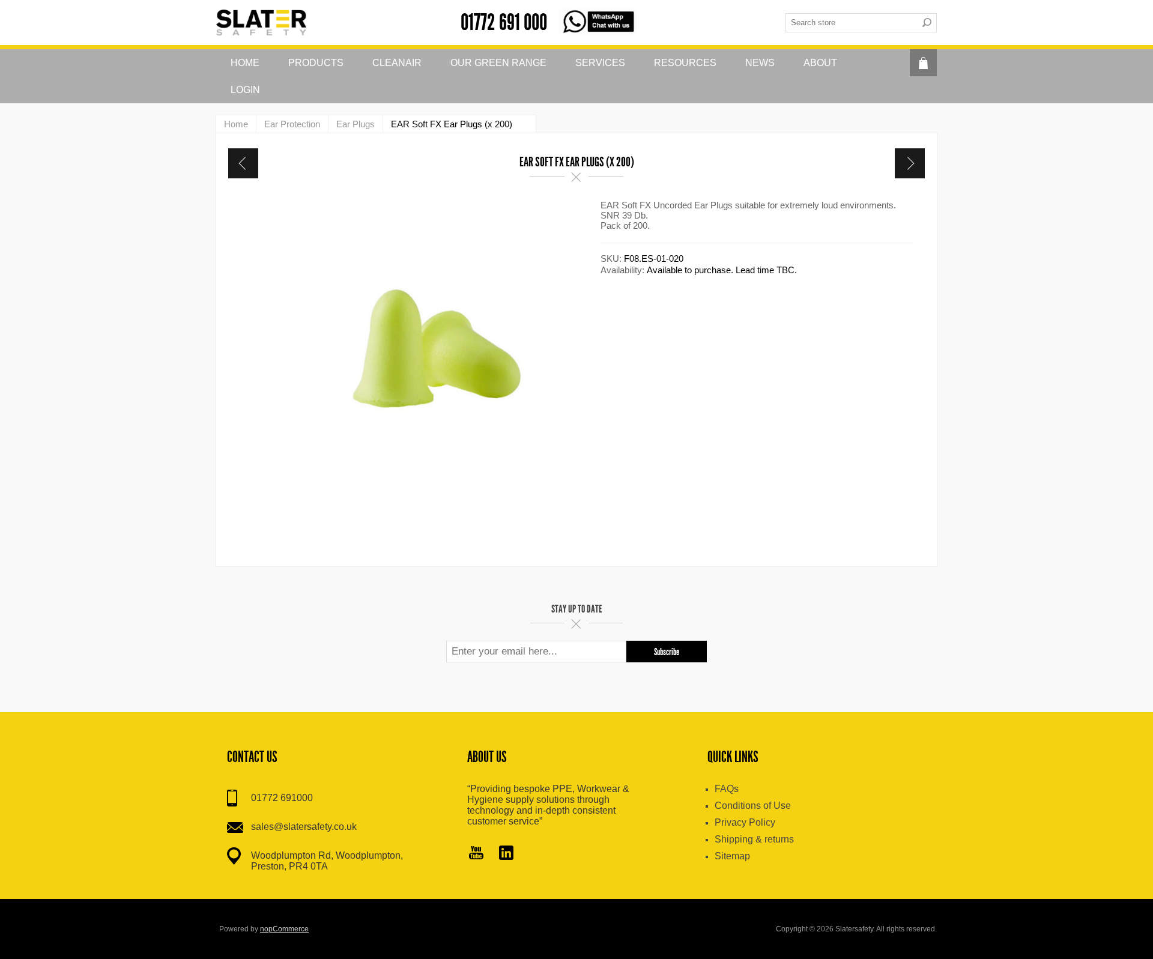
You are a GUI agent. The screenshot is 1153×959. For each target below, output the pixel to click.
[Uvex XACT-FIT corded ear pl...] (243, 163)
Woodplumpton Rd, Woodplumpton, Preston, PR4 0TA (327, 860)
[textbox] (851, 22)
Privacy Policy (745, 822)
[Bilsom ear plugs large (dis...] (910, 163)
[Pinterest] (506, 854)
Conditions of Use (753, 805)
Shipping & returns (754, 839)
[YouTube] (476, 854)
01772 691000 (282, 798)
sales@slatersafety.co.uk (304, 826)
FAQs (727, 789)
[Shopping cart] (923, 62)
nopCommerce (284, 929)
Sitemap (732, 856)
